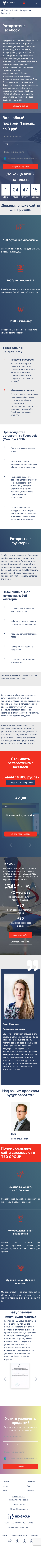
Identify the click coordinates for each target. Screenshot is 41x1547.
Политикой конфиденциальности (26, 158)
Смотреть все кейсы (20, 942)
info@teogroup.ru (20, 1509)
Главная (6, 1481)
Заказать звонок (19, 1504)
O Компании (31, 1481)
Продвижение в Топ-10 (19, 1535)
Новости (4, 1535)
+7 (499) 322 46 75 (18, 1497)
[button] (10, 846)
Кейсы (5, 1490)
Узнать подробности (20, 834)
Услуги (5, 1486)
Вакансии (34, 1535)
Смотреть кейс (20, 935)
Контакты (30, 1490)
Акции (29, 1486)
